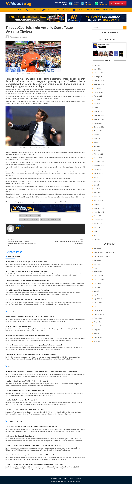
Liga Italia (97, 287)
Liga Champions (99, 279)
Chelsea (36, 219)
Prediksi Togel (98, 322)
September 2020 (99, 127)
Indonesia (97, 264)
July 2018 (97, 227)
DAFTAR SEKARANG (120, 3)
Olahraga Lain (98, 310)
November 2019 (99, 165)
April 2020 (97, 146)
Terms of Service (56, 478)
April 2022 (97, 65)
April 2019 (97, 193)
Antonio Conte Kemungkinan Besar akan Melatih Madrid (26, 299)
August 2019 (98, 177)
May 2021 (97, 107)
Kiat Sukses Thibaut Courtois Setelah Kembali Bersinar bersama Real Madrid (33, 426)
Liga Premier (98, 299)
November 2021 (99, 84)
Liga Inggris (24, 215)
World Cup (97, 341)
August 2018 (98, 223)
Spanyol (96, 333)
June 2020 (97, 138)
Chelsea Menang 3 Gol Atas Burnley (18, 326)
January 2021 (98, 111)
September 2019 (99, 173)
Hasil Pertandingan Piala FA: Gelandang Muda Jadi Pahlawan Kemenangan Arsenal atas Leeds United (41, 371)
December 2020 (99, 115)
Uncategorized (98, 337)
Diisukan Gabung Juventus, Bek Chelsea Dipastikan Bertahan (27, 335)
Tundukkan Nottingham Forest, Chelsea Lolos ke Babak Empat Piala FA (31, 354)
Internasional (98, 271)
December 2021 (99, 80)
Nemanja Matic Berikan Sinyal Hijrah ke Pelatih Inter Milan (26, 262)
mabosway (104, 44)
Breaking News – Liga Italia (102, 256)
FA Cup (44, 219)
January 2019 (98, 204)
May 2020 (97, 142)
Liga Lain (96, 291)
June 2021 (97, 104)
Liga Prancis (97, 295)
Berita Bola (97, 248)
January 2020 (98, 158)
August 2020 (98, 131)
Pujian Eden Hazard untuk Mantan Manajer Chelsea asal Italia (27, 280)
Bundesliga (97, 260)
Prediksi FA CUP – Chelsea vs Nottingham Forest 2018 (25, 409)
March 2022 (97, 69)
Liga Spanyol (98, 302)
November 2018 (99, 212)
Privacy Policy (68, 478)
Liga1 (95, 306)
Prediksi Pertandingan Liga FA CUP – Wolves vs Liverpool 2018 (28, 381)
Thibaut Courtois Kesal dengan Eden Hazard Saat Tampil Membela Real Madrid (34, 455)
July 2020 (97, 135)
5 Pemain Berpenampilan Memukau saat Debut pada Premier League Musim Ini (34, 345)
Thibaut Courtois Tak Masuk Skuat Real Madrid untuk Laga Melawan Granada (33, 445)
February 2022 (98, 73)
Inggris (96, 268)
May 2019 (97, 189)
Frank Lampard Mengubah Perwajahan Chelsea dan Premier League (30, 316)
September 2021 (99, 92)
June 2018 (97, 231)
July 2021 (97, 100)
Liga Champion (98, 275)
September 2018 (99, 220)
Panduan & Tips (99, 314)
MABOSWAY (15, 37)
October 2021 (98, 88)
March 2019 (97, 196)
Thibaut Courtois (55, 219)
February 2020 (98, 154)
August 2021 (98, 96)
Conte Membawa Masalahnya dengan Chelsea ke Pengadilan (27, 290)
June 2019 (97, 185)
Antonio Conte (25, 219)
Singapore (97, 329)
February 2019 (98, 200)
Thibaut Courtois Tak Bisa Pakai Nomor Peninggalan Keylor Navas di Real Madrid (34, 464)
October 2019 (98, 169)
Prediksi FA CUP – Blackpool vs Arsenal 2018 (21, 400)
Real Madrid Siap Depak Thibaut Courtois (20, 436)
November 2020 (99, 119)
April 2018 (97, 239)
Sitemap (78, 478)
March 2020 (97, 150)
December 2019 (99, 162)
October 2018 (98, 216)
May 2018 (97, 235)
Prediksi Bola (36, 215)
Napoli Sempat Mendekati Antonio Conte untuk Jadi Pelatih (27, 271)
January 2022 (98, 77)
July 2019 (97, 181)
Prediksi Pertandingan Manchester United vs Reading (25, 390)
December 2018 (99, 208)
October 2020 (98, 123)
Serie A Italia (98, 326)
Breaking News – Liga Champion (104, 252)
